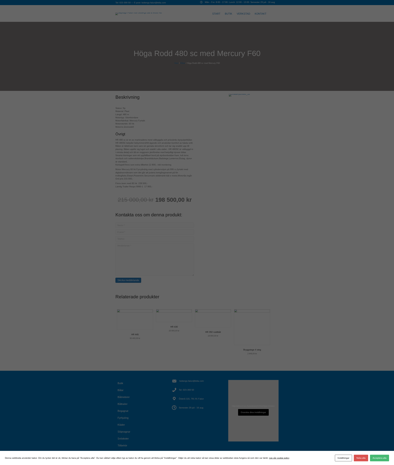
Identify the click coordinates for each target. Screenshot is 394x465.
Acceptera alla (379, 458)
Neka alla (361, 458)
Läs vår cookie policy (279, 458)
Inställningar (343, 458)
